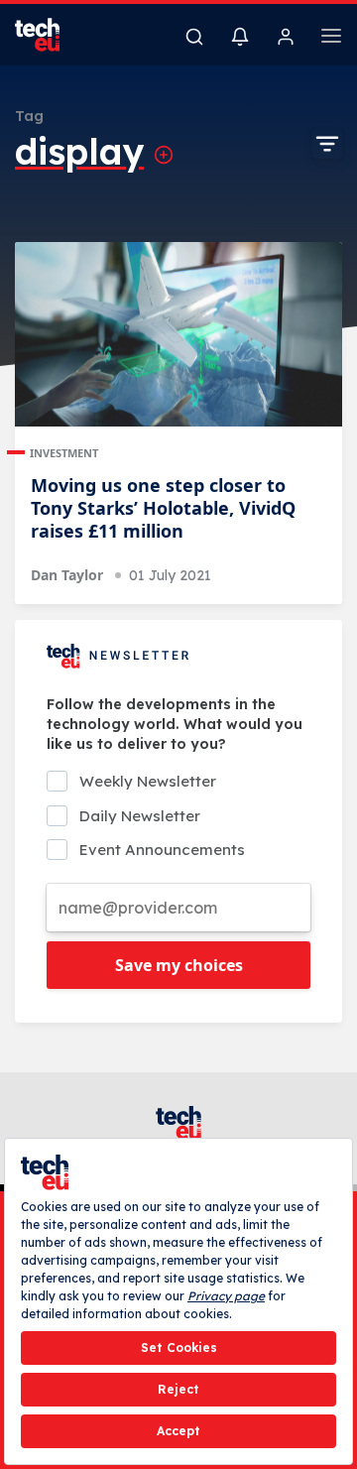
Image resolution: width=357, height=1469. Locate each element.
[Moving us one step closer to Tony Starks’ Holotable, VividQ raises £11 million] (178, 334)
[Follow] (164, 155)
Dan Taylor (67, 574)
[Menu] (331, 39)
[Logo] (49, 35)
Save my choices (179, 965)
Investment (64, 452)
